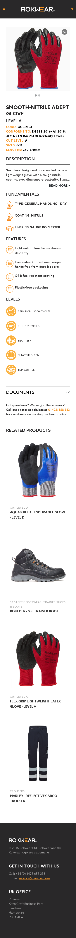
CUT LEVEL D (19, 507)
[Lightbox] (64, 32)
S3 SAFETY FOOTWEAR (26, 602)
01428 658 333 (59, 409)
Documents (20, 392)
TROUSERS (17, 791)
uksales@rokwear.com (34, 878)
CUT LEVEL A (19, 696)
